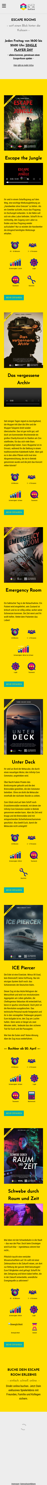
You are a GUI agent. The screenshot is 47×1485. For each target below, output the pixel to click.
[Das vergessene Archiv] (23, 340)
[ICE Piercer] (23, 933)
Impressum (15, 1484)
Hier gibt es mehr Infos (24, 65)
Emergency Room (23, 590)
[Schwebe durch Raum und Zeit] (23, 1156)
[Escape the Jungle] (23, 123)
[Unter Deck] (23, 727)
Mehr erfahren (14, 297)
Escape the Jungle (23, 158)
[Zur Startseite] (28, 6)
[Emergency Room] (23, 555)
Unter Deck (23, 762)
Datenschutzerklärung (28, 1484)
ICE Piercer (23, 968)
